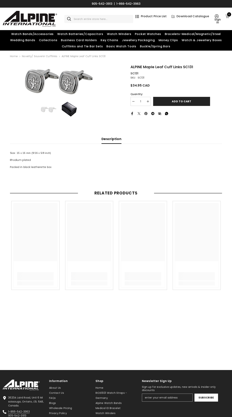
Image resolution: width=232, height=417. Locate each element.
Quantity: (136, 94)
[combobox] (102, 19)
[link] (35, 276)
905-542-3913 (102, 4)
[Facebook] (132, 113)
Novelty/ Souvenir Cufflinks (39, 56)
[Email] (159, 113)
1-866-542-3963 (128, 4)
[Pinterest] (146, 113)
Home (14, 56)
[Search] (98, 19)
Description (111, 139)
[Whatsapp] (166, 113)
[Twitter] (139, 113)
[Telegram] (152, 113)
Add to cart (181, 101)
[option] (59, 80)
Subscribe (206, 397)
